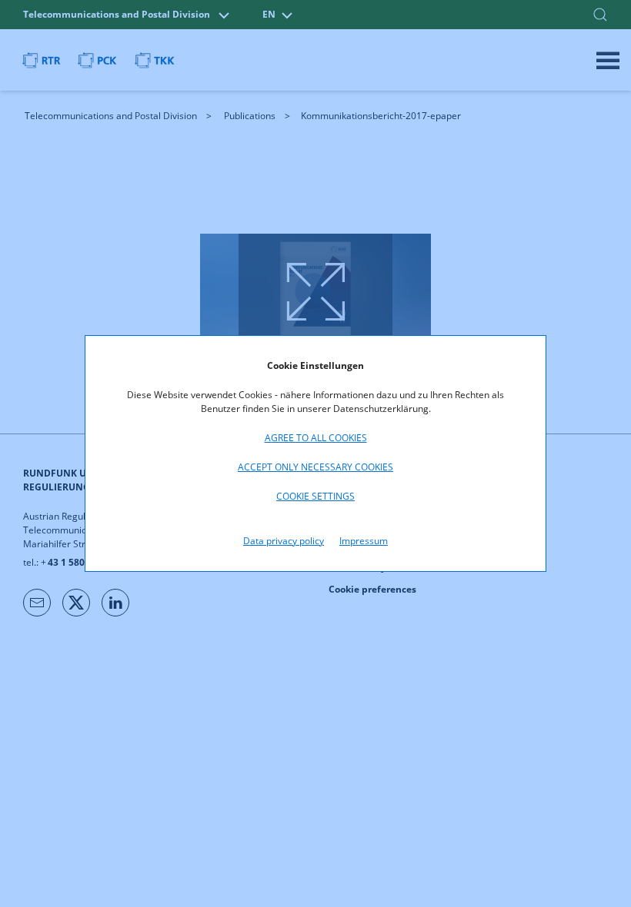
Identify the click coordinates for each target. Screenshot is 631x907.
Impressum (363, 540)
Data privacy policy (283, 540)
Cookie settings (315, 496)
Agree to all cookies (316, 437)
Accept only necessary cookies (315, 466)
